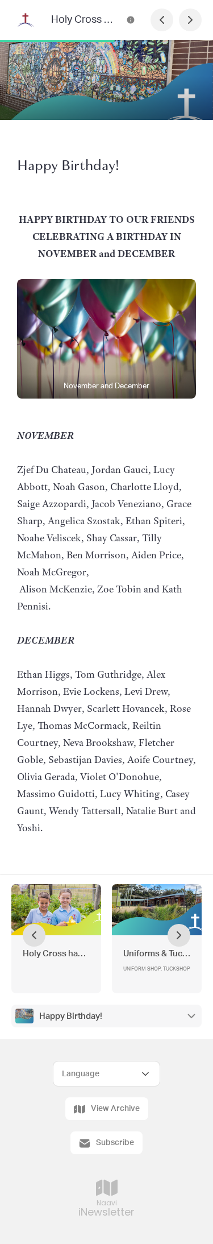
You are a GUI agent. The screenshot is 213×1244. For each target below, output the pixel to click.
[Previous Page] (162, 20)
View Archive (115, 1109)
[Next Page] (190, 20)
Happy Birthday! (70, 1016)
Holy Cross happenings (56, 953)
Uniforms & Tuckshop (156, 953)
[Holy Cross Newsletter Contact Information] (130, 19)
